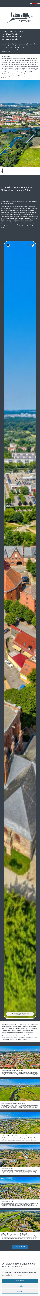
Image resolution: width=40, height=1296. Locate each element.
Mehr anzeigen (20, 1246)
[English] (33, 3)
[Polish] (38, 3)
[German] (36, 3)
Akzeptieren (20, 1281)
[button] (30, 3)
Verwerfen (20, 1286)
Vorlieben (20, 1291)
